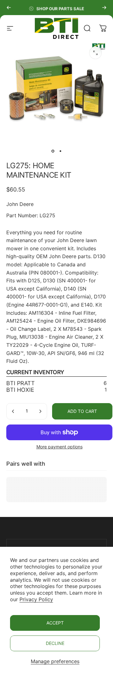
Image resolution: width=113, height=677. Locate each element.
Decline (55, 643)
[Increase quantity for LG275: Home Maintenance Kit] (40, 411)
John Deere (20, 204)
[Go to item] (52, 151)
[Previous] (9, 7)
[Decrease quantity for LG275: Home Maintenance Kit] (13, 411)
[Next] (104, 7)
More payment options (59, 446)
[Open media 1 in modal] (95, 53)
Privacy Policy (36, 599)
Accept (55, 622)
